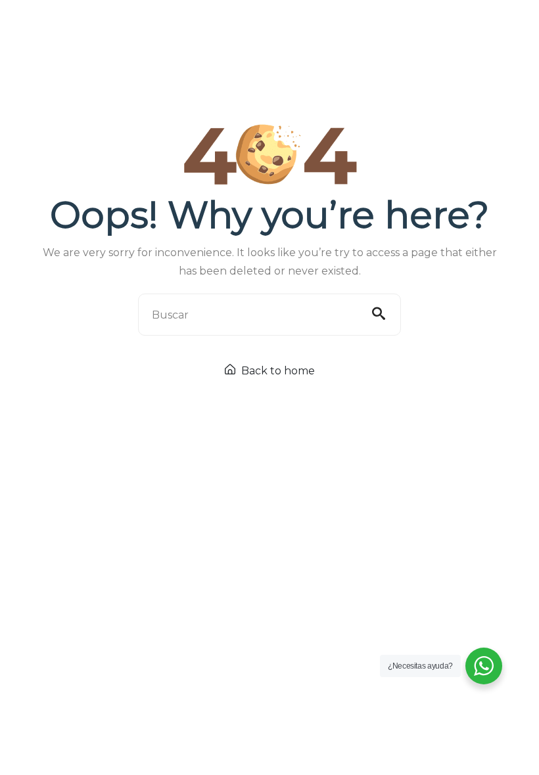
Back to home (277, 371)
